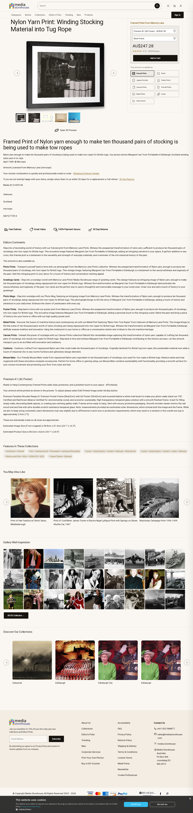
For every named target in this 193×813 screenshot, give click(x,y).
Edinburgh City (130, 451)
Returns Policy (125, 740)
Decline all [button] (162, 804)
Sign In (177, 15)
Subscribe (56, 739)
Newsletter (123, 769)
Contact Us (159, 723)
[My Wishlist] (168, 6)
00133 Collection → (16, 615)
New (79, 15)
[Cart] (174, 6)
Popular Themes (56, 456)
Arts (31, 451)
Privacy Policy (124, 734)
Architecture (10, 451)
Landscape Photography (70, 451)
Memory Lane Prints (13, 456)
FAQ (120, 728)
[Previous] (17, 73)
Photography (55, 451)
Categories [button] (16, 15)
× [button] (190, 799)
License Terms (125, 757)
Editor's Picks (55, 15)
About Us (86, 723)
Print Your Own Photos (93, 757)
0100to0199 (33, 456)
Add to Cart (155, 58)
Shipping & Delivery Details (86, 173)
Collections (40, 15)
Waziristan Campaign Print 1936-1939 (158, 520)
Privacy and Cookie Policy (30, 806)
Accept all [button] (136, 804)
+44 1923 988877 (166, 728)
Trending (69, 15)
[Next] (113, 73)
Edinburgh (119, 451)
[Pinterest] (167, 795)
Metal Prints (124, 763)
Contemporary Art (41, 451)
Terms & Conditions (127, 752)
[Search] (157, 5)
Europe (88, 451)
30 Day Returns (126, 179)
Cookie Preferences (127, 775)
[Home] (21, 6)
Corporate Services (91, 752)
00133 (42, 456)
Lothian (174, 451)
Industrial (20, 451)
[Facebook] (160, 795)
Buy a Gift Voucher (91, 763)
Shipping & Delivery (127, 746)
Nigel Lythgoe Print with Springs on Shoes (116, 520)
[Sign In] (181, 6)
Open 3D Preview (68, 130)
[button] (68, 809)
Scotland (110, 451)
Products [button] (89, 15)
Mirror (25, 456)
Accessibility (124, 723)
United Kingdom (99, 451)
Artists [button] (28, 15)
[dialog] (96, 804)
